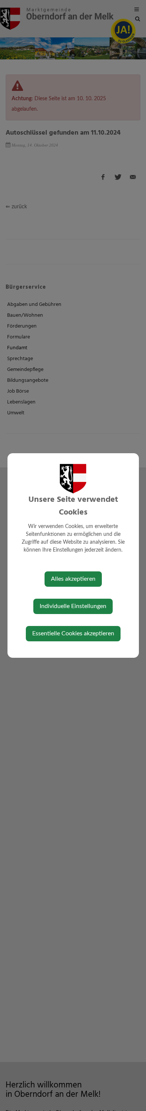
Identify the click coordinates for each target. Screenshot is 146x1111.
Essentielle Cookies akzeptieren (73, 633)
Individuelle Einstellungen (73, 606)
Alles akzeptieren (73, 579)
